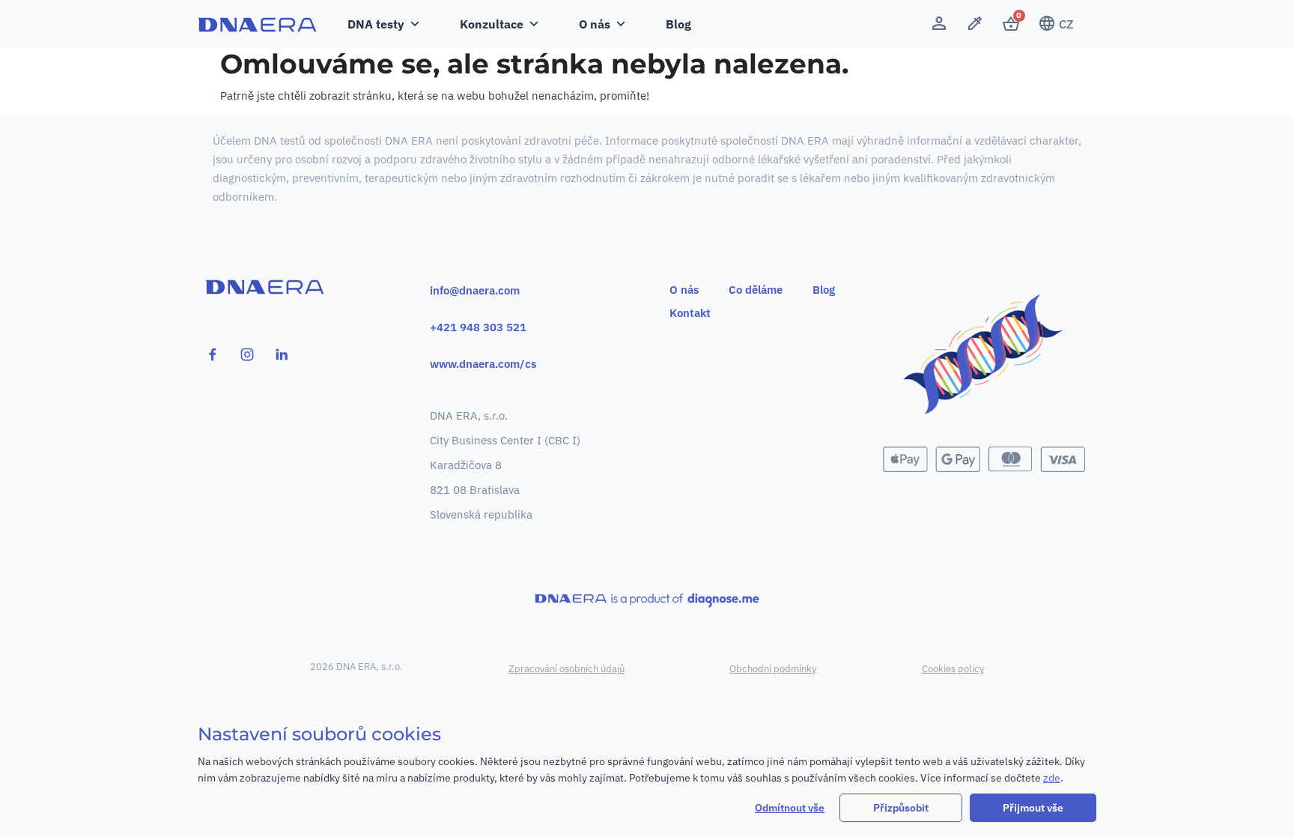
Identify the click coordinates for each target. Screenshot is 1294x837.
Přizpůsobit (901, 808)
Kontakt (690, 313)
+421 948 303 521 (478, 327)
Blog (678, 23)
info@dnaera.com (475, 290)
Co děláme (756, 289)
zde (1051, 778)
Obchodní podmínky (772, 668)
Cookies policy (953, 668)
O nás (684, 289)
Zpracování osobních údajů (566, 668)
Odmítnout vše (789, 808)
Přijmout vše (1033, 808)
